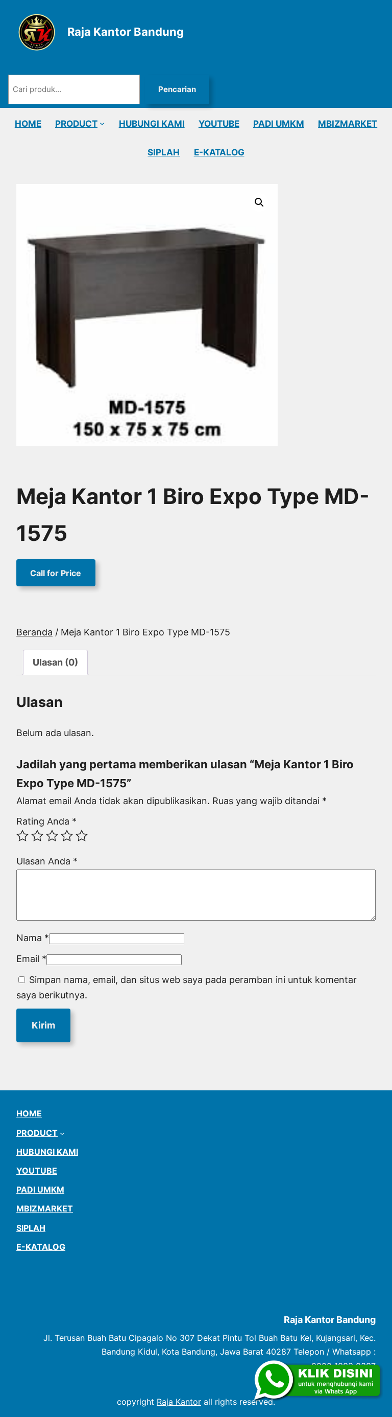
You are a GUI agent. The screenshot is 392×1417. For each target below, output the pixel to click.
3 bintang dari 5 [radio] (52, 836)
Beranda (34, 632)
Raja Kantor (179, 1402)
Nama (32, 937)
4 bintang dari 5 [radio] (67, 836)
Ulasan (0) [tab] (55, 662)
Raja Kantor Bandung (125, 31)
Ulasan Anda (47, 861)
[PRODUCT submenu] (102, 123)
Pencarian (177, 89)
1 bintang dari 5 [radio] (22, 836)
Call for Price (55, 572)
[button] (259, 202)
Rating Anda (46, 821)
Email (31, 958)
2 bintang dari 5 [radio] (37, 836)
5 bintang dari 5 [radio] (82, 836)
